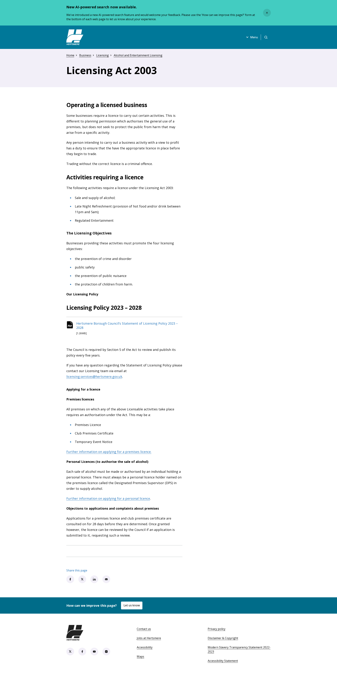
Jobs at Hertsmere (149, 638)
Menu (254, 37)
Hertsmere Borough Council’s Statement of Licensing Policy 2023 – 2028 (127, 325)
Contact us (144, 629)
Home (70, 55)
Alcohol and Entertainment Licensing (138, 55)
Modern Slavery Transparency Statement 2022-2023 (239, 649)
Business (85, 55)
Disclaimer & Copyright (223, 638)
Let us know (131, 605)
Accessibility (144, 647)
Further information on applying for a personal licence (108, 498)
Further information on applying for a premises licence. (108, 452)
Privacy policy (216, 629)
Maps (140, 656)
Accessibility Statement (223, 661)
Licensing (102, 55)
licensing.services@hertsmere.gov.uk (94, 376)
